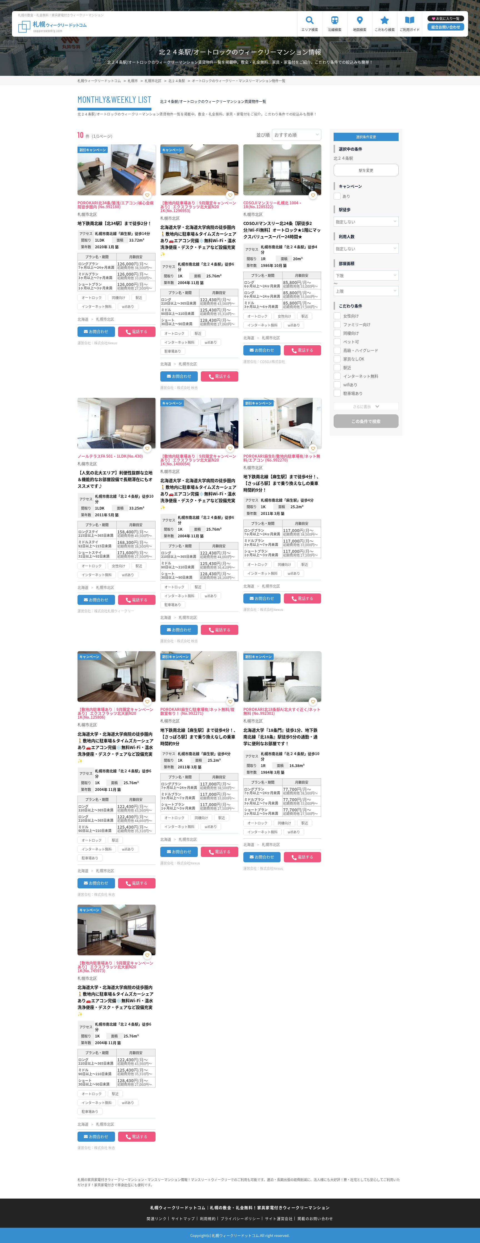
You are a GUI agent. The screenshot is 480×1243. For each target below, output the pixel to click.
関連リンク (157, 1218)
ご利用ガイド (410, 29)
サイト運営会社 (279, 1218)
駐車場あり (353, 393)
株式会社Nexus (105, 342)
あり (346, 196)
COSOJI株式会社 (272, 361)
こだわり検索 (385, 29)
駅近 (347, 367)
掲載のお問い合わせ (315, 1218)
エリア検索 (309, 29)
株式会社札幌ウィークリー (114, 610)
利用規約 (208, 1218)
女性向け (351, 316)
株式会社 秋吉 (187, 387)
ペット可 (351, 341)
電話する (140, 331)
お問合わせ (98, 331)
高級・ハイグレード (360, 350)
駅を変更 (366, 170)
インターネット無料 (360, 376)
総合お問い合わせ (445, 26)
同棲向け (351, 333)
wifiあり (350, 384)
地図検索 (359, 29)
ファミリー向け (357, 324)
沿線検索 (334, 29)
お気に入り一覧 (447, 18)
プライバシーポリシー (240, 1218)
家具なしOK (353, 359)
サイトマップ (183, 1218)
